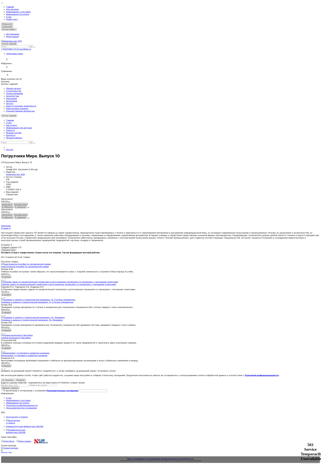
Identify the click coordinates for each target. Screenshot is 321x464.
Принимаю (20, 380)
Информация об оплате (17, 14)
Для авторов (12, 9)
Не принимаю (7, 380)
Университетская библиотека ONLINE (24, 426)
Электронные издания (17, 108)
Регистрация (12, 36)
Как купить (11, 125)
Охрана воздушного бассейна (16, 337)
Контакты (10, 135)
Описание (6, 225)
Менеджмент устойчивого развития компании (24, 355)
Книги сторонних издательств (21, 106)
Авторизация (12, 34)
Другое (9, 103)
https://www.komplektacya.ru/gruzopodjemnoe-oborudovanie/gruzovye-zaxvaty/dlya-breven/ (158, 460)
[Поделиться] (28, 207)
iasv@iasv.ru (25, 49)
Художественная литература (20, 111)
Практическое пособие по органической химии (25, 266)
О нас (9, 17)
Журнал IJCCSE (13, 133)
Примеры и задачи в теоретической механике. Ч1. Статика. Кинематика (37, 302)
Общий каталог (13, 88)
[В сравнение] (5, 315)
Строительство (13, 91)
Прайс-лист (12, 19)
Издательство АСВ (15, 174)
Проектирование (14, 93)
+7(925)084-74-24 (10, 49)
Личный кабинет (14, 138)
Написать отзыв (8, 250)
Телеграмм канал (14, 53)
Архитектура (12, 96)
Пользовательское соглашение (21, 408)
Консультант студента (17, 417)
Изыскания (11, 98)
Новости (10, 130)
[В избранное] (2, 315)
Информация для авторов (19, 128)
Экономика (11, 101)
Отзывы (6, 228)
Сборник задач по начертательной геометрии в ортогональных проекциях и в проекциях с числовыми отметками (58, 284)
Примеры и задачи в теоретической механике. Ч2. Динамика (32, 320)
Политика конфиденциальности (22, 405)
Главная (10, 7)
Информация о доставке (18, 12)
